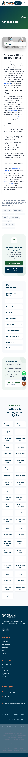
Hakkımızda (5, 647)
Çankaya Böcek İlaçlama (8, 741)
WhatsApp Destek (13, 269)
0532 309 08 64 (14, 263)
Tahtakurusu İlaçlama (21, 735)
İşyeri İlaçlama (8, 746)
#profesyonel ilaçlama (8, 224)
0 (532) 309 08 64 (8, 183)
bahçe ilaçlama (12, 110)
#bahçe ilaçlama (7, 221)
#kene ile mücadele (7, 214)
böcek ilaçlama (9, 159)
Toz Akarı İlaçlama (7, 671)
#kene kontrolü (18, 210)
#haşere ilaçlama (14, 217)
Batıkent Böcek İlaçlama (11, 737)
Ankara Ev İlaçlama (9, 731)
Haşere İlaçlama (20, 733)
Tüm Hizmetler (6, 680)
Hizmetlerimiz (14, 16)
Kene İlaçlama (6, 677)
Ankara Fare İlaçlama (18, 731)
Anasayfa (5, 16)
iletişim (5, 181)
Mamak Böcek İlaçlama (18, 748)
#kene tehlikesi (20, 214)
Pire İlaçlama (13, 735)
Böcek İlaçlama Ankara (19, 739)
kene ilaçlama (7, 83)
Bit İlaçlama (5, 668)
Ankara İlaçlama (5, 735)
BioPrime (20, 737)
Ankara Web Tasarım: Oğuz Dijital (15, 719)
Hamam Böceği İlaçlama (9, 665)
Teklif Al (17, 3)
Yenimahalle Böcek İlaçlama (20, 750)
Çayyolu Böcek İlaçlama (20, 741)
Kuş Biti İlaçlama (6, 674)
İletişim (4, 653)
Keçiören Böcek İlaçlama (18, 746)
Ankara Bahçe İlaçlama (8, 728)
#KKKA (5, 217)
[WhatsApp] (24, 373)
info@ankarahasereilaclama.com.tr (15, 703)
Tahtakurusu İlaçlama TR (7, 750)
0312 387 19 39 (9, 696)
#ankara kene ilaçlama (8, 228)
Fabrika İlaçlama (20, 743)
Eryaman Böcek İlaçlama (9, 743)
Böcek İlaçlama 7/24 (8, 739)
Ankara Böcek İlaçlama (9, 202)
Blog (3, 650)
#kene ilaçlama (6, 210)
